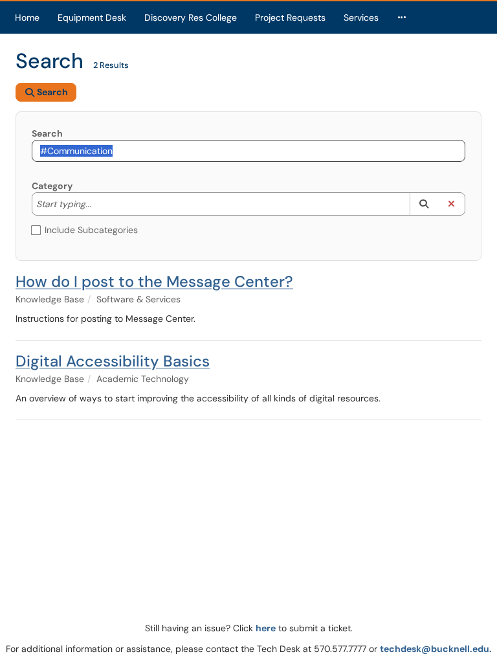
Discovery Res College (190, 17)
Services (361, 17)
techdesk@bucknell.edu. (436, 649)
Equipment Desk (92, 17)
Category (52, 186)
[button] (423, 204)
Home (27, 17)
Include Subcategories (91, 230)
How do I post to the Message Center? (154, 281)
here (266, 628)
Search (47, 133)
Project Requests (290, 17)
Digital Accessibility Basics (113, 361)
